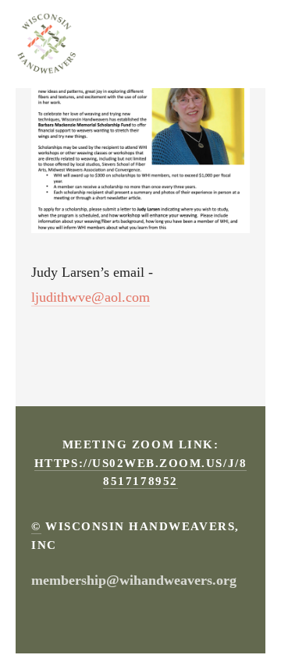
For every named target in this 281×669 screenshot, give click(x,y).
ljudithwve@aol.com (90, 297)
